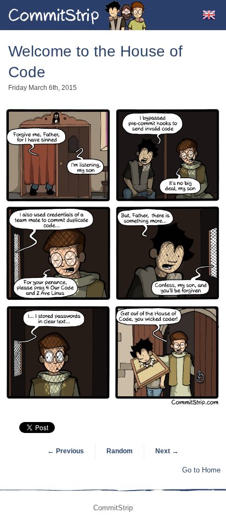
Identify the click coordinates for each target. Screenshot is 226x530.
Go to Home (201, 470)
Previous (65, 451)
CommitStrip (78, 15)
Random (119, 451)
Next (167, 451)
